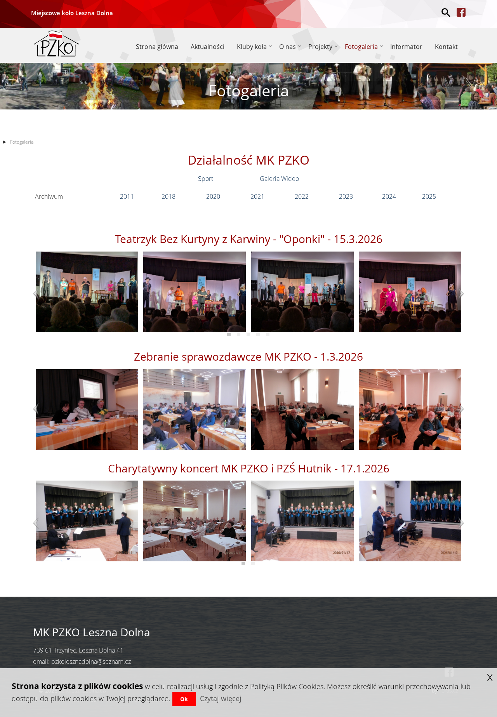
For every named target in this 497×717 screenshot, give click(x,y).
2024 (389, 196)
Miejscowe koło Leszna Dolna (72, 13)
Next (456, 294)
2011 (127, 196)
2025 (429, 196)
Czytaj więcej (221, 698)
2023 (346, 196)
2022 (302, 196)
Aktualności (207, 46)
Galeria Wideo (279, 178)
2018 (168, 196)
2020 (213, 196)
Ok (184, 699)
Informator (406, 46)
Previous (41, 294)
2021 (257, 196)
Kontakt (446, 46)
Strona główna (157, 46)
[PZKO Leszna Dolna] (56, 42)
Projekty (320, 46)
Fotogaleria (361, 46)
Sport (205, 178)
